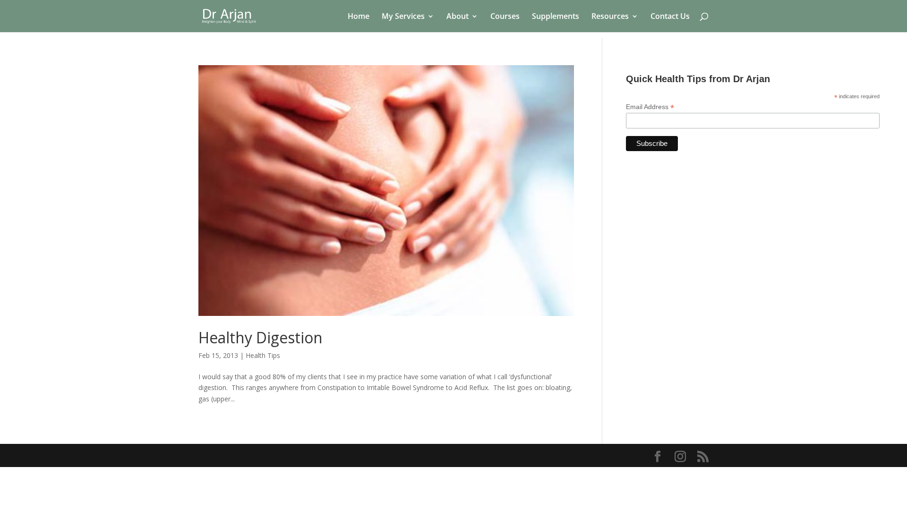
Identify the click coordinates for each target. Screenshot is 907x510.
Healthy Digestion (260, 337)
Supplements (555, 17)
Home (358, 17)
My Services (403, 17)
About (457, 17)
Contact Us (670, 17)
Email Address (650, 106)
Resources (610, 17)
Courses (505, 17)
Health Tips (263, 355)
